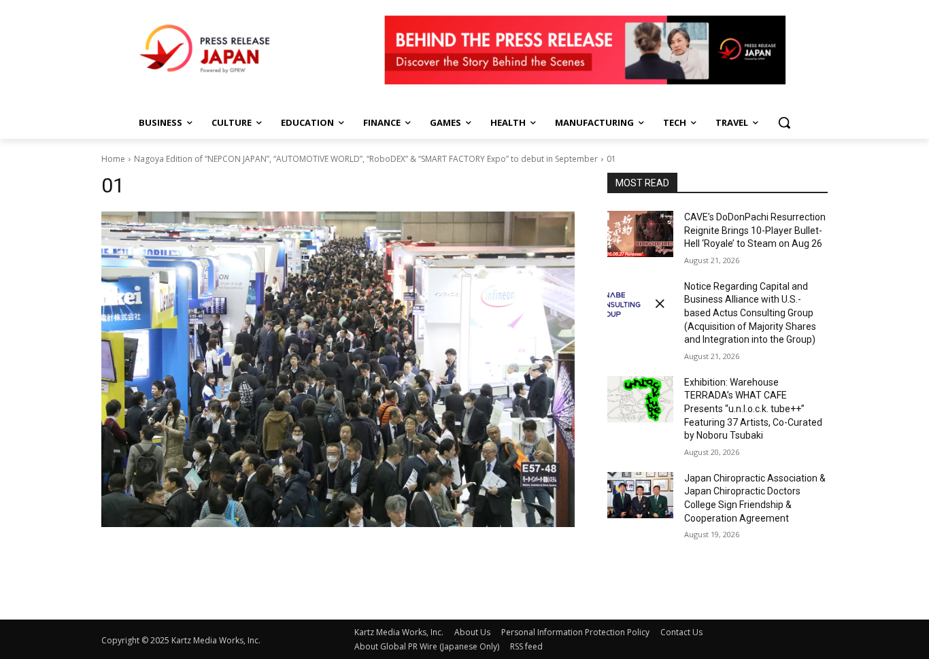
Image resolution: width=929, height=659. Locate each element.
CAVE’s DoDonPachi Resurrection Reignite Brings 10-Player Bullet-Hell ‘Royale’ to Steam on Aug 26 (755, 230)
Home (113, 159)
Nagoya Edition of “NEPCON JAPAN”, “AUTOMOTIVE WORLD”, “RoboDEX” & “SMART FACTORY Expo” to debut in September (366, 159)
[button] (784, 122)
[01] (338, 369)
